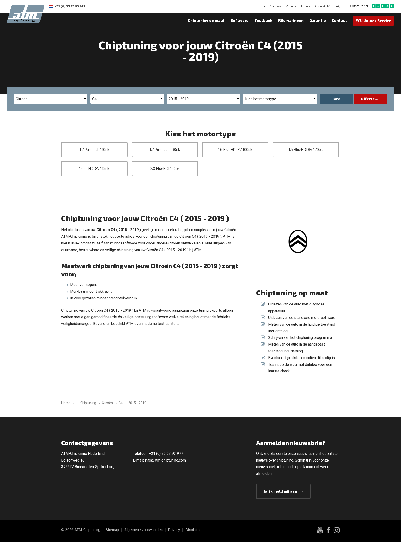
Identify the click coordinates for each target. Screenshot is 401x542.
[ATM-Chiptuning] (25, 14)
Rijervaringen (291, 20)
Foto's (305, 6)
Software (239, 20)
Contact (339, 20)
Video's (291, 6)
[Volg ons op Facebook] (328, 531)
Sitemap (112, 530)
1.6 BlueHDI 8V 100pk (235, 149)
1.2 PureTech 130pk (165, 149)
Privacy (174, 530)
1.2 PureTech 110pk (94, 149)
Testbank (263, 20)
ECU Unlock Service (373, 20)
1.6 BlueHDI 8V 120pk (306, 149)
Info (336, 98)
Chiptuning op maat (206, 20)
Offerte (368, 98)
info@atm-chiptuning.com (165, 460)
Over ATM (322, 6)
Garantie (317, 20)
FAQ (337, 6)
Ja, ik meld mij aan (280, 491)
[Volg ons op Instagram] (337, 531)
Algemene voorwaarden (143, 530)
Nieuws (275, 6)
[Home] (76, 403)
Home (260, 6)
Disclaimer (194, 530)
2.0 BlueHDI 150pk (165, 168)
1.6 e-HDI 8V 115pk (94, 168)
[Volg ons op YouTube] (320, 531)
